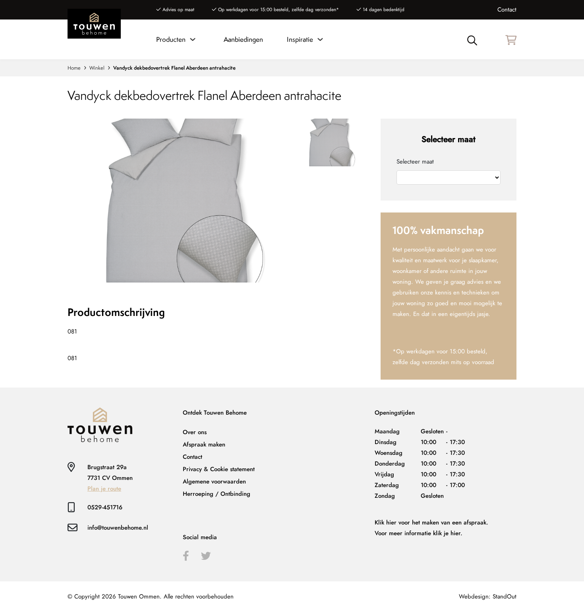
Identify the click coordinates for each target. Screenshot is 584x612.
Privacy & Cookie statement (219, 469)
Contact (506, 9)
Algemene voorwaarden (214, 481)
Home (74, 67)
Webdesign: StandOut (487, 596)
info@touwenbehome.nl (117, 527)
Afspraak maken (204, 444)
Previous (178, 105)
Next (178, 282)
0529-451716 (104, 507)
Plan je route (104, 488)
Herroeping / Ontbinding (216, 493)
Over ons (195, 432)
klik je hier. (447, 533)
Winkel (96, 67)
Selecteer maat (415, 161)
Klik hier (385, 522)
